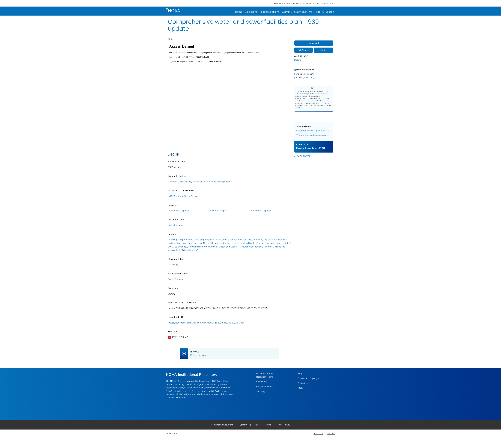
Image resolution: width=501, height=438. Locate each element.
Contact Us (303, 383)
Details (297, 59)
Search (330, 11)
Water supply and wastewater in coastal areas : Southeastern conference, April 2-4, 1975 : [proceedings (313, 135)
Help (317, 11)
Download (314, 43)
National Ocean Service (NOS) (310, 148)
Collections (250, 11)
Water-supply (219, 210)
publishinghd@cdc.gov (305, 77)
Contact (243, 424)
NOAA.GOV (318, 433)
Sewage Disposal (180, 210)
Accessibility (284, 424)
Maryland (173, 264)
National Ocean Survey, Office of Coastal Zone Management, (199, 181)
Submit (286, 11)
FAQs (300, 388)
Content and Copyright (308, 378)
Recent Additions (269, 11)
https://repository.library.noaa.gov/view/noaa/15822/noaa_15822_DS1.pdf (206, 322)
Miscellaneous (175, 225)
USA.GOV (331, 433)
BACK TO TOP (304, 156)
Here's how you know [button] (325, 3)
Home (238, 11)
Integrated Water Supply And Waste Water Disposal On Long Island (313, 130)
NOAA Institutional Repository (191, 374)
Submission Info (303, 11)
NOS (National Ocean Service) (183, 196)
